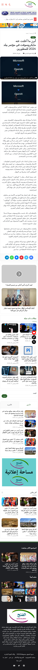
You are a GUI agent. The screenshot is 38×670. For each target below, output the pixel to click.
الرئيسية (32, 33)
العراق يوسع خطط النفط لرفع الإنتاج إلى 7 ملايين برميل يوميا (29, 531)
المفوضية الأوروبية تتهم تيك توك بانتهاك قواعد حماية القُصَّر (10, 359)
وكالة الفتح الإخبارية (29, 53)
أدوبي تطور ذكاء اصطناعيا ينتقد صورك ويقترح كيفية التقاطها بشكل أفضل (28, 359)
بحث (4, 396)
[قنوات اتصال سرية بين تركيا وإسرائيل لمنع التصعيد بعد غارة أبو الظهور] (10, 522)
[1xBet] (19, 25)
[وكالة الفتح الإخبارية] (30, 4)
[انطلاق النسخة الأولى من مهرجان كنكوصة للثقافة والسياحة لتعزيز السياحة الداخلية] (30, 599)
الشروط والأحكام (19, 657)
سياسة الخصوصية (30, 657)
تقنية (27, 33)
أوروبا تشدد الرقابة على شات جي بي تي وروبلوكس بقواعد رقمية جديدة (28, 336)
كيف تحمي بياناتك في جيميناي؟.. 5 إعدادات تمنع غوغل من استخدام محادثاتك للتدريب (10, 337)
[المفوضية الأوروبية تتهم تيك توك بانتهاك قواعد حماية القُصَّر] (10, 350)
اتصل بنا (5, 657)
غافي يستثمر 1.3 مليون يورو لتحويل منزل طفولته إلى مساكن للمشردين (10, 510)
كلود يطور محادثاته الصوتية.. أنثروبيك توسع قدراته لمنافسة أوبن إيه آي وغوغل (10, 379)
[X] (34, 342)
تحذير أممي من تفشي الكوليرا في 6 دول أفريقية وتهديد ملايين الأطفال (28, 510)
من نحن (11, 657)
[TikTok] (34, 337)
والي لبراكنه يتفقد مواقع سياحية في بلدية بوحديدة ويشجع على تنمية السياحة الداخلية (12, 413)
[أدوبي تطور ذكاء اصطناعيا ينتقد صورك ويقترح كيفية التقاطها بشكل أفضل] (28, 350)
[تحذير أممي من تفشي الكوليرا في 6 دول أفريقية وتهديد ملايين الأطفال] (30, 433)
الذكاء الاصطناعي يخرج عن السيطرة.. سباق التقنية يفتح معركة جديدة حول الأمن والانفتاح (28, 380)
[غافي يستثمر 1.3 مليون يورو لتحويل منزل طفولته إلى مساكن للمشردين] (30, 442)
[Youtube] (34, 333)
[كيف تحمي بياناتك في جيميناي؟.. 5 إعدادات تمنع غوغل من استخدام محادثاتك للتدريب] (10, 328)
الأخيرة (9, 405)
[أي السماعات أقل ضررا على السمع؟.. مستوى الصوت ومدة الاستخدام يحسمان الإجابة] (7, 599)
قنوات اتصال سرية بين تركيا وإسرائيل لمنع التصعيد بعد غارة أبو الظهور (10, 531)
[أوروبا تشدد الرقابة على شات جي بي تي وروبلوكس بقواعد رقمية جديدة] (28, 328)
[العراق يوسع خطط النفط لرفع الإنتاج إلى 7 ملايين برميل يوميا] (30, 451)
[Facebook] (34, 328)
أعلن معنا (19, 660)
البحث (34, 393)
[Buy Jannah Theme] (19, 13)
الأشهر (28, 405)
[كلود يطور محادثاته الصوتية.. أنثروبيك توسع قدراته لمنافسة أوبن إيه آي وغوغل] (10, 370)
